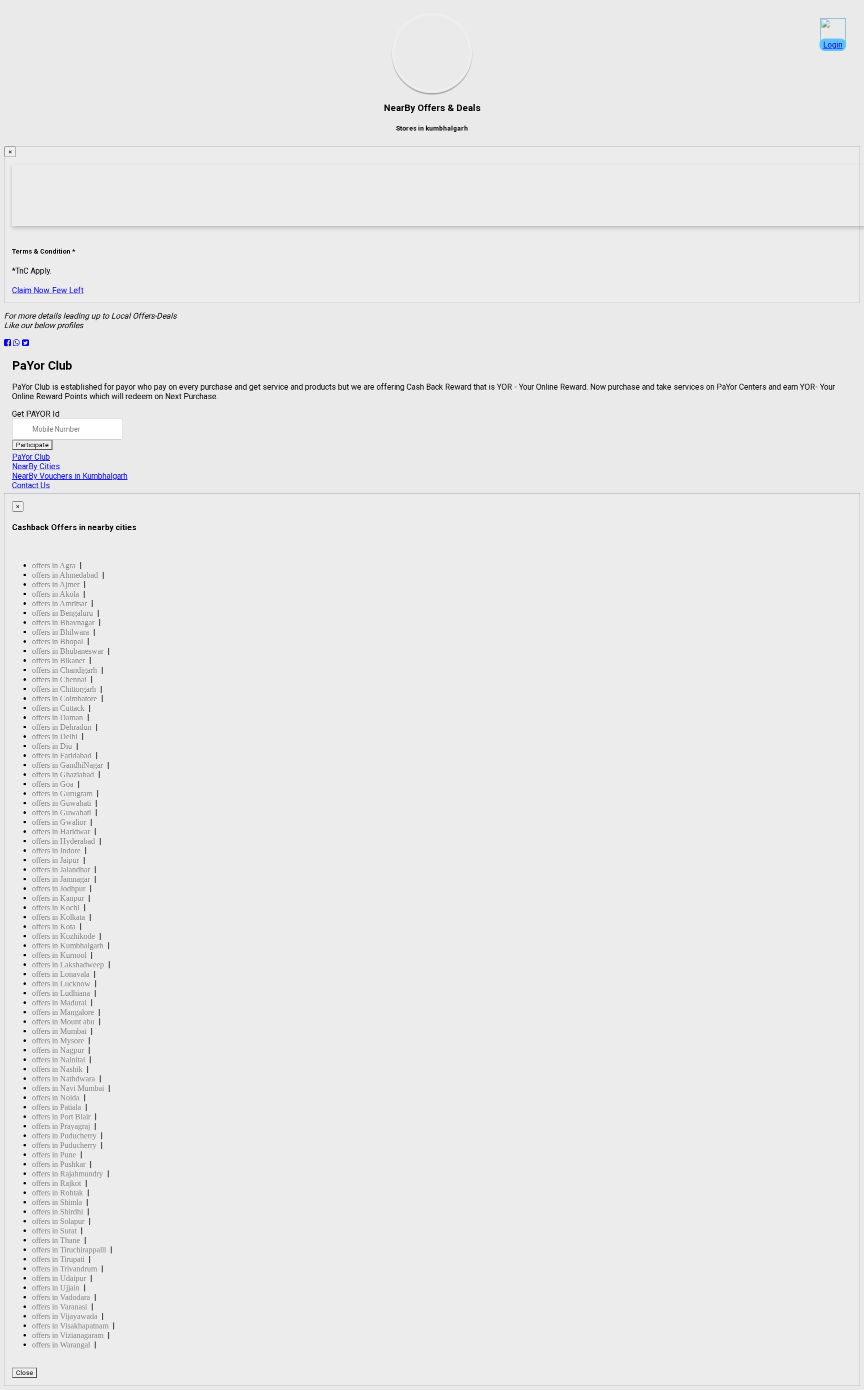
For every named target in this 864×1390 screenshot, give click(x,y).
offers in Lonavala (61, 974)
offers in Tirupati (58, 1259)
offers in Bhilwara (60, 632)
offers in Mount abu (63, 1021)
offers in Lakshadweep (68, 964)
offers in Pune (54, 1154)
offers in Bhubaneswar (68, 651)
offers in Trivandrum (64, 1268)
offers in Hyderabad (63, 841)
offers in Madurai (59, 1002)
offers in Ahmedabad (65, 575)
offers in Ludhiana (61, 993)
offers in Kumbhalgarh (68, 945)
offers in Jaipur (55, 860)
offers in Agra (54, 565)
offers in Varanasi (59, 1306)
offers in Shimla (57, 1202)
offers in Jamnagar (61, 879)
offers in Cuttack (58, 708)
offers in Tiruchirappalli (69, 1249)
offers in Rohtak (57, 1192)
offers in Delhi (55, 736)
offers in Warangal (61, 1344)
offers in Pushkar (59, 1164)
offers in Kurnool (59, 955)
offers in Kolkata (58, 917)
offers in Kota (54, 926)
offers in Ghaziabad (63, 774)
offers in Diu (52, 746)
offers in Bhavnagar (63, 622)
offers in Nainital (58, 1059)
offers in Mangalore (63, 1012)
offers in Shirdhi (57, 1211)
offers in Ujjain (56, 1287)
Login (832, 45)
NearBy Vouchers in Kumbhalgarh (70, 476)
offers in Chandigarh (64, 670)
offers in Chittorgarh (64, 689)
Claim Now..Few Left (48, 290)
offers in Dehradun (62, 727)
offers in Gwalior (59, 822)
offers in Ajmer (56, 584)
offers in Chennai (59, 679)
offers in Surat (54, 1230)
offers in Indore (56, 850)
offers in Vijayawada (65, 1316)
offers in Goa (53, 784)
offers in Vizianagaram (68, 1335)
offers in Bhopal (57, 641)
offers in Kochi (56, 907)
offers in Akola (55, 594)
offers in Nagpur (58, 1050)
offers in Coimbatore (64, 698)
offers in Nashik (57, 1069)
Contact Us (31, 485)
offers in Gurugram (62, 793)
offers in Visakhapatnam (70, 1325)
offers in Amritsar (59, 603)
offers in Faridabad (62, 755)
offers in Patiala (56, 1107)
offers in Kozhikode (63, 936)
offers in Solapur (58, 1221)
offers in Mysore (58, 1040)
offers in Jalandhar (61, 869)
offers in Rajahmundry (67, 1173)
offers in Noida (56, 1097)
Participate (32, 445)
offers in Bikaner (58, 660)
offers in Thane (56, 1240)
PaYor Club (31, 457)
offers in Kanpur (58, 898)
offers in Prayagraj (61, 1126)
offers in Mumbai (59, 1031)
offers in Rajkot (56, 1183)
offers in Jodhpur (59, 888)
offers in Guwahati (61, 803)
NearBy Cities (36, 466)
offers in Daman (57, 717)
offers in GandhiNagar (67, 765)
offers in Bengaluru (62, 613)
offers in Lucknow (61, 983)
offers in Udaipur (59, 1278)
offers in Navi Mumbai (68, 1088)
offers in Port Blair (61, 1116)
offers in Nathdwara (63, 1078)
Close (24, 1372)
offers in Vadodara (61, 1297)
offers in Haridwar (61, 831)
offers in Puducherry (64, 1135)
